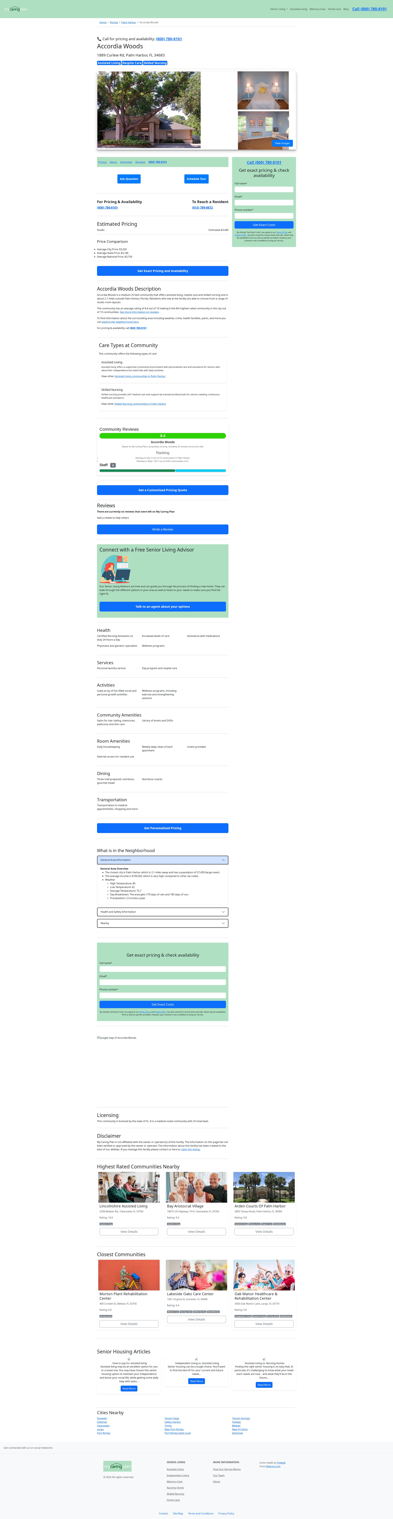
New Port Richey (174, 1429)
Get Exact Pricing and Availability (163, 271)
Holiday (236, 1422)
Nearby (105, 923)
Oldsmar (102, 1422)
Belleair (236, 1425)
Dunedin (102, 1418)
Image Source (104, 74)
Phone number (108, 989)
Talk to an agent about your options (163, 606)
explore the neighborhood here (120, 322)
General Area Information (115, 860)
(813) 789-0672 (202, 207)
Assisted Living (298, 9)
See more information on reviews (139, 312)
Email (103, 976)
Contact (163, 1513)
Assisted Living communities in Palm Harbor (140, 376)
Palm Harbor (128, 22)
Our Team (219, 1475)
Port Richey (103, 1433)
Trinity (168, 1425)
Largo (100, 1429)
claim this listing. (190, 1149)
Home (103, 22)
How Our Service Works (227, 1469)
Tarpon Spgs (172, 1418)
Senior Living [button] (278, 9)
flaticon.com (273, 1466)
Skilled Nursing (175, 1494)
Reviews (140, 162)
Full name (105, 963)
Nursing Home (175, 1487)
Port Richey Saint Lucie (178, 1433)
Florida (114, 22)
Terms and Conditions (201, 1513)
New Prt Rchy (240, 1429)
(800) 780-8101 (157, 162)
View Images (282, 143)
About (113, 162)
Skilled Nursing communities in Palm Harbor (140, 404)
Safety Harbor (173, 1422)
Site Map (178, 1513)
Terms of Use (145, 1012)
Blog (346, 9)
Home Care (334, 9)
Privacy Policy (160, 1012)
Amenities (126, 162)
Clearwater (103, 1425)
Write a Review (162, 529)
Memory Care (317, 9)
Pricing (102, 162)
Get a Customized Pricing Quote (162, 490)
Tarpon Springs (241, 1418)
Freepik (281, 1462)
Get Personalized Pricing (162, 828)
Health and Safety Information (118, 911)
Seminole (237, 1433)
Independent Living (178, 1475)
